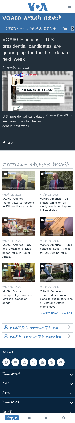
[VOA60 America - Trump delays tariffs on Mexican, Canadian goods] (18, 272)
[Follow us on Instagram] (24, 362)
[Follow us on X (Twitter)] (33, 362)
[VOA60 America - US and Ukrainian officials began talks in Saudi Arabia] (18, 226)
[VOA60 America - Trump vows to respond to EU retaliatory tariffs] (18, 180)
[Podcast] (51, 362)
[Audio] (30, 418)
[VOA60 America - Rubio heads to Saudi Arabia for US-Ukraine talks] (56, 226)
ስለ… (67, 28)
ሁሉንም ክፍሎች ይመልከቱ (57, 313)
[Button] (8, 143)
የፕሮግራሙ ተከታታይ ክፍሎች (31, 28)
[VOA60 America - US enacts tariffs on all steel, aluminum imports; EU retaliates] (56, 180)
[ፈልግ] (64, 418)
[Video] (47, 418)
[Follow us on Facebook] (6, 362)
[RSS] (42, 362)
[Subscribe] (60, 362)
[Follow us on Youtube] (15, 362)
